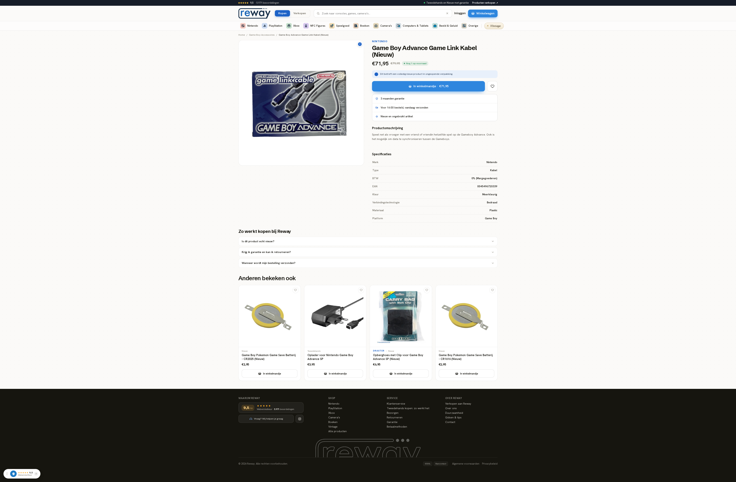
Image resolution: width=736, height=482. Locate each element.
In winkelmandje (272, 373)
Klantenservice (396, 403)
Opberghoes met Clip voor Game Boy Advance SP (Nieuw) (398, 357)
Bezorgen (392, 412)
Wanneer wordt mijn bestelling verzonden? (268, 263)
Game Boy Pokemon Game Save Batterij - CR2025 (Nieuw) (269, 357)
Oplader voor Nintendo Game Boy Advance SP (330, 357)
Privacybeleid (490, 463)
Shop (331, 398)
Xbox (296, 25)
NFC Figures (317, 25)
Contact (450, 422)
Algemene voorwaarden (465, 463)
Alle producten (337, 431)
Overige (473, 25)
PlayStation (275, 25)
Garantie (392, 422)
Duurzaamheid (454, 412)
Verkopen (299, 13)
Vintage (333, 426)
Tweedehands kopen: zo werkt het (408, 408)
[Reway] (254, 13)
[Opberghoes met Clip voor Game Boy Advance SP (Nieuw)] (401, 333)
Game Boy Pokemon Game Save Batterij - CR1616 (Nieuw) (466, 357)
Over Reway (453, 398)
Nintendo (252, 25)
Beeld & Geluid (448, 25)
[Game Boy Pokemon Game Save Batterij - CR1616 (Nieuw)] (467, 333)
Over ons (451, 408)
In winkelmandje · (431, 86)
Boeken (364, 25)
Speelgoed (342, 25)
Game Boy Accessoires (262, 35)
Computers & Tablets (415, 25)
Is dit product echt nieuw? (258, 241)
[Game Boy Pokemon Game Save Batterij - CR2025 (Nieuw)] (270, 333)
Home (241, 35)
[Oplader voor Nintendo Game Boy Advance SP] (335, 333)
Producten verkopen (485, 2)
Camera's (386, 25)
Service (392, 398)
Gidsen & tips (453, 417)
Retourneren (394, 417)
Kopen (282, 13)
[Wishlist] (492, 86)
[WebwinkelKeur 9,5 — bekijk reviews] (13, 474)
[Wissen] (447, 13)
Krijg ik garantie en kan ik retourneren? (266, 252)
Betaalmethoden (397, 426)
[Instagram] (300, 419)
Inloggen (460, 13)
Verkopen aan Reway (458, 403)
